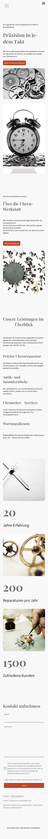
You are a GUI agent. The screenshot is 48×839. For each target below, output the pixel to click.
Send (24, 785)
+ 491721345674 (16, 796)
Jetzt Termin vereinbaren (14, 63)
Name (6, 714)
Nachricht (8, 726)
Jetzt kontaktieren (11, 243)
